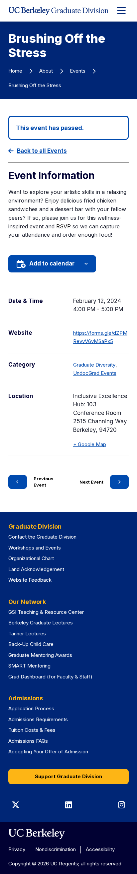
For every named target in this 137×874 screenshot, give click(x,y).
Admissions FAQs (28, 741)
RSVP (63, 226)
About (46, 71)
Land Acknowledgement (36, 569)
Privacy (16, 849)
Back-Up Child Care (31, 644)
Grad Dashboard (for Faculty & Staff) (50, 676)
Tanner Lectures (27, 633)
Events (77, 71)
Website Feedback (30, 580)
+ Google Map (89, 444)
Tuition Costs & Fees (32, 730)
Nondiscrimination (55, 849)
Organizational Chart (31, 558)
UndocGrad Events (94, 373)
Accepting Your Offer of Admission (48, 751)
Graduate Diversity (94, 365)
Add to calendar (51, 263)
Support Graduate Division (68, 776)
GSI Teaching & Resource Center (46, 612)
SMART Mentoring (29, 666)
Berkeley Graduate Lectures (40, 622)
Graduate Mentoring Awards (40, 655)
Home (15, 71)
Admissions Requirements (38, 719)
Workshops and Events (34, 548)
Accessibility (100, 849)
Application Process (31, 708)
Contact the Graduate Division (42, 537)
